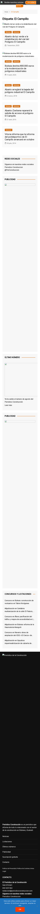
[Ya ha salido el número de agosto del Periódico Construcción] (20, 380)
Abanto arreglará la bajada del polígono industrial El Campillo (20, 90)
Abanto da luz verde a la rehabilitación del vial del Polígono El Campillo (17, 39)
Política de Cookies (23, 868)
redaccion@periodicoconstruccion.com (17, 891)
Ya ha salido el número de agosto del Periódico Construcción (19, 400)
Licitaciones (7, 842)
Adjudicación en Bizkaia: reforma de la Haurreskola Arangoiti (19, 625)
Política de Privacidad (9, 868)
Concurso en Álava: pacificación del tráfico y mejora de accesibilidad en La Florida (19, 618)
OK (20, 909)
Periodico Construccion (14, 167)
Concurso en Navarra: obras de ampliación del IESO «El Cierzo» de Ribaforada (18, 634)
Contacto (5, 862)
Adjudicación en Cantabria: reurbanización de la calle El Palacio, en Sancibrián (20, 610)
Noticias (16, 32)
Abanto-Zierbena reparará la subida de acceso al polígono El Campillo (19, 113)
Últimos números (9, 847)
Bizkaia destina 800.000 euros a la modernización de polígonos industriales (19, 68)
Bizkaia (8, 32)
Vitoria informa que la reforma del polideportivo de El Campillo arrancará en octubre (19, 137)
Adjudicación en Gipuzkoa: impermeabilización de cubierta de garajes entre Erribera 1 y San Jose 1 (19, 642)
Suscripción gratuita (10, 857)
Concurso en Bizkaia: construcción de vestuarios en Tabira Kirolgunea (19, 601)
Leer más (8, 405)
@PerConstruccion (12, 170)
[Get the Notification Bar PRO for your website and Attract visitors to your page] (2, 2)
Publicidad (6, 852)
